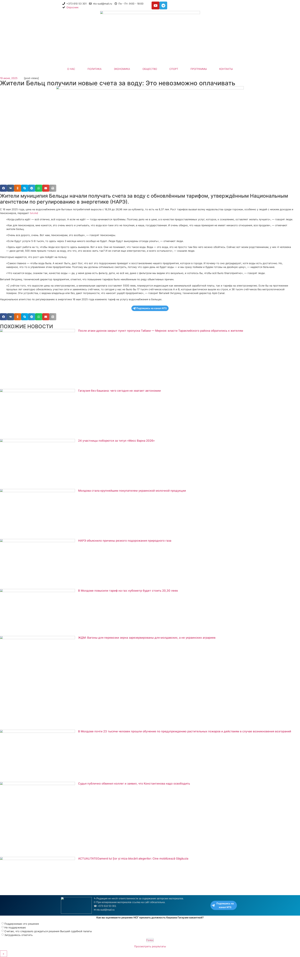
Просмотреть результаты (150, 946)
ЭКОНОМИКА (122, 68)
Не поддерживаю (15, 927)
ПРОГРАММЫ (198, 68)
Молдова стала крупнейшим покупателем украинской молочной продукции (132, 490)
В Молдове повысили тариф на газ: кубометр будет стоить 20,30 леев (128, 590)
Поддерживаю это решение (21, 923)
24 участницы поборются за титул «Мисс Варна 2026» (116, 440)
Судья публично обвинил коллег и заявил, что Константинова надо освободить (134, 783)
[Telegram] (163, 5)
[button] (3, 188)
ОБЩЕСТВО (149, 68)
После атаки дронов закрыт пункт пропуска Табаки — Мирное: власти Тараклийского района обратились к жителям (160, 330)
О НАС (71, 68)
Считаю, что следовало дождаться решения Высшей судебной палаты (48, 931)
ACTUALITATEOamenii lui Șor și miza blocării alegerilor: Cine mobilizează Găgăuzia (133, 858)
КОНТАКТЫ (226, 68)
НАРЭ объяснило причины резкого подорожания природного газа (124, 540)
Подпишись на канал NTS (151, 308)
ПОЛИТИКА (95, 68)
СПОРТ (173, 68)
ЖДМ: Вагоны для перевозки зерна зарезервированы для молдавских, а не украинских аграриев (146, 637)
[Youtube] (155, 5)
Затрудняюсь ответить (18, 935)
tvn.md (33, 213)
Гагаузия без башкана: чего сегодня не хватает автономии (119, 390)
